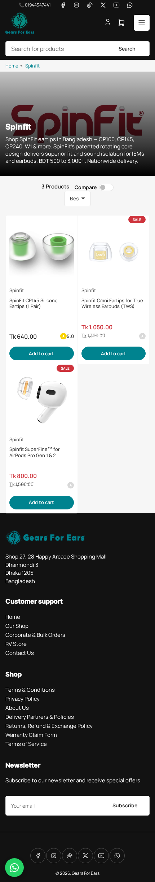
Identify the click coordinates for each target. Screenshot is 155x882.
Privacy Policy (22, 699)
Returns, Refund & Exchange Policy (49, 726)
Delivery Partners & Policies (39, 717)
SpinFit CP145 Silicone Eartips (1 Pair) (33, 303)
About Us (17, 708)
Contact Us (19, 653)
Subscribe (124, 805)
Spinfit (32, 65)
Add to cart (41, 353)
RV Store (16, 644)
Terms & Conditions (30, 690)
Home (11, 65)
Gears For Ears (85, 873)
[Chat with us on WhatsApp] (14, 867)
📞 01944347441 (35, 5)
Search (127, 48)
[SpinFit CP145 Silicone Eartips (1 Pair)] (41, 251)
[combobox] (77, 48)
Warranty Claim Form (31, 735)
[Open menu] (142, 23)
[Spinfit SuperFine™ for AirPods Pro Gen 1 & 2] (41, 400)
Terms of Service (26, 744)
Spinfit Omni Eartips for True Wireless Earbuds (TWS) (112, 303)
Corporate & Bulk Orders (35, 635)
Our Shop (16, 626)
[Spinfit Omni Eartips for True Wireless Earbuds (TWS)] (113, 251)
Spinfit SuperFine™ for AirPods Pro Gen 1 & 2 (34, 452)
